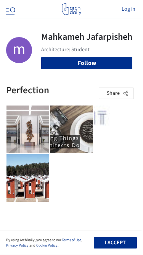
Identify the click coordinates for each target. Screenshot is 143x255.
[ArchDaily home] (71, 9)
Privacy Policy (17, 245)
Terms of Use (71, 240)
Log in (128, 9)
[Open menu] (10, 9)
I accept (115, 243)
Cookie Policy (47, 245)
